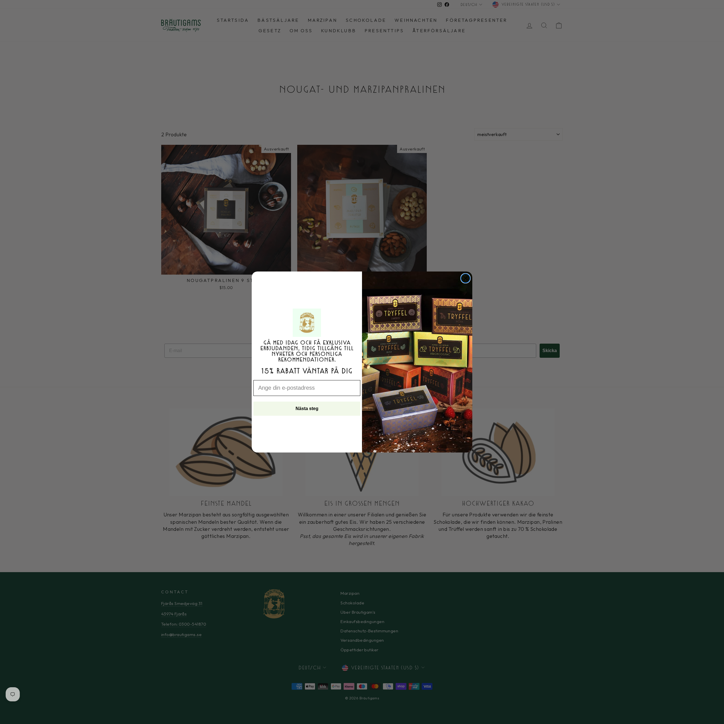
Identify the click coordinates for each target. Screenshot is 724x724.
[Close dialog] (465, 278)
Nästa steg (307, 408)
